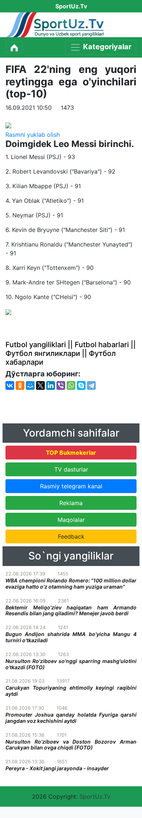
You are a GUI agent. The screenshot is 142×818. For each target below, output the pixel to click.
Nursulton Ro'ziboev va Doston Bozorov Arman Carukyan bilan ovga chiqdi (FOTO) (71, 744)
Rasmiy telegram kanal (71, 486)
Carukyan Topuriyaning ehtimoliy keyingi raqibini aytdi (71, 691)
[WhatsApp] (71, 385)
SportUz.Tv (94, 796)
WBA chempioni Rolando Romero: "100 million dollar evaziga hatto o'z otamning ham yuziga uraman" (71, 583)
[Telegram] (91, 385)
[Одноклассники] (20, 385)
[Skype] (81, 385)
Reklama (71, 503)
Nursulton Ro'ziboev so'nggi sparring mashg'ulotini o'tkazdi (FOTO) (71, 664)
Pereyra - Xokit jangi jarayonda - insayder (57, 768)
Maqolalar (71, 519)
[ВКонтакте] (9, 385)
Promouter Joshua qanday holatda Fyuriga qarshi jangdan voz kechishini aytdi (71, 718)
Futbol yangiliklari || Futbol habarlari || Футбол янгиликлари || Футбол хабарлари (70, 353)
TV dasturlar (71, 469)
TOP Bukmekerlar (71, 452)
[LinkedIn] (50, 385)
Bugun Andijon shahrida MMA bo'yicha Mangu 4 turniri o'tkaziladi (71, 637)
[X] (40, 385)
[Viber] (60, 385)
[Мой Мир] (30, 385)
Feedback (71, 536)
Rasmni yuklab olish (32, 134)
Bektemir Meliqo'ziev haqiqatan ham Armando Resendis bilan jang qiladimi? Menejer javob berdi (71, 610)
